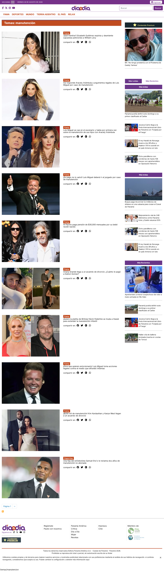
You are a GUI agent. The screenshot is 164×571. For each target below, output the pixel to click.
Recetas (74, 537)
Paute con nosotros (53, 529)
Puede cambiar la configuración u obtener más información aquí (64, 560)
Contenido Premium (146, 25)
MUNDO (30, 14)
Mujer (73, 534)
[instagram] (24, 532)
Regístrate (48, 526)
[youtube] (21, 532)
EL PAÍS (62, 14)
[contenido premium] (11, 539)
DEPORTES (18, 14)
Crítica (74, 529)
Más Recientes (152, 81)
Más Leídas (133, 81)
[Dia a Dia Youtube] (13, 8)
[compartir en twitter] (82, 42)
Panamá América (78, 526)
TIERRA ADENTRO (46, 14)
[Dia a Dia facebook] (3, 8)
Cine (100, 529)
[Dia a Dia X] (6, 8)
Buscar (158, 8)
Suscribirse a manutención (3, 511)
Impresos (102, 526)
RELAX (71, 14)
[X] (17, 532)
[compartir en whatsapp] (90, 42)
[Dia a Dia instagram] (10, 8)
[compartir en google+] (86, 42)
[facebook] (14, 532)
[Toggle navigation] (12, 2)
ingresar (157, 2)
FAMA (6, 14)
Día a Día (75, 531)
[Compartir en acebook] (78, 42)
